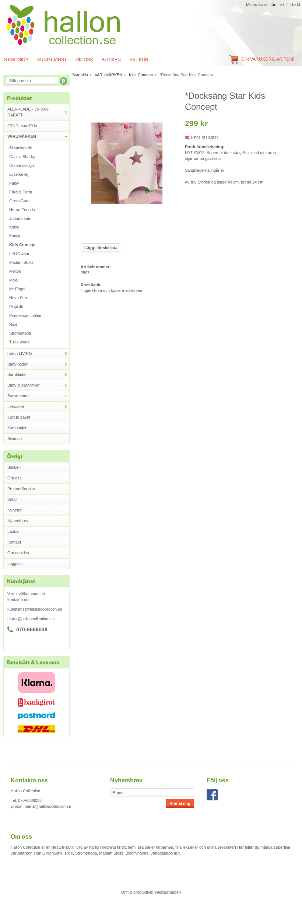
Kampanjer (17, 428)
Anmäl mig (179, 803)
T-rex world (19, 342)
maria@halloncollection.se (30, 619)
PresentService (21, 488)
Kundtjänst (52, 59)
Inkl (280, 4)
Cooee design (21, 165)
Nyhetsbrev (17, 520)
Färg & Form (20, 192)
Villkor (139, 59)
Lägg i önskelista (100, 247)
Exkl (296, 4)
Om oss (84, 59)
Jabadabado (20, 218)
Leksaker (15, 406)
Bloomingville (20, 148)
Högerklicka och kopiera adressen (111, 290)
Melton (15, 271)
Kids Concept (22, 244)
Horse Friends (22, 209)
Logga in (14, 563)
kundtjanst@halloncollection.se (34, 609)
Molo (13, 280)
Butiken (111, 59)
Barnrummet (18, 396)
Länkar (13, 531)
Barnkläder (17, 374)
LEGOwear (19, 253)
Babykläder (17, 364)
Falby (14, 183)
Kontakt (14, 542)
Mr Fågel (17, 289)
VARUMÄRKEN (21, 136)
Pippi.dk (16, 306)
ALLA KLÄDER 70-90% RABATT (28, 112)
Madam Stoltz (21, 262)
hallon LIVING (19, 353)
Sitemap (14, 438)
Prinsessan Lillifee (25, 315)
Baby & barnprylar (23, 385)
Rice (13, 324)
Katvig (14, 236)
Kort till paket (18, 417)
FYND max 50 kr (22, 125)
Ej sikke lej (18, 174)
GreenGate (19, 201)
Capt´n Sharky (22, 156)
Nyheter (14, 510)
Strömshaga (20, 333)
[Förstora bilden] (127, 164)
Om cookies (18, 553)
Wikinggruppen (167, 892)
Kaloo (14, 227)
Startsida (80, 75)
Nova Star (18, 298)
